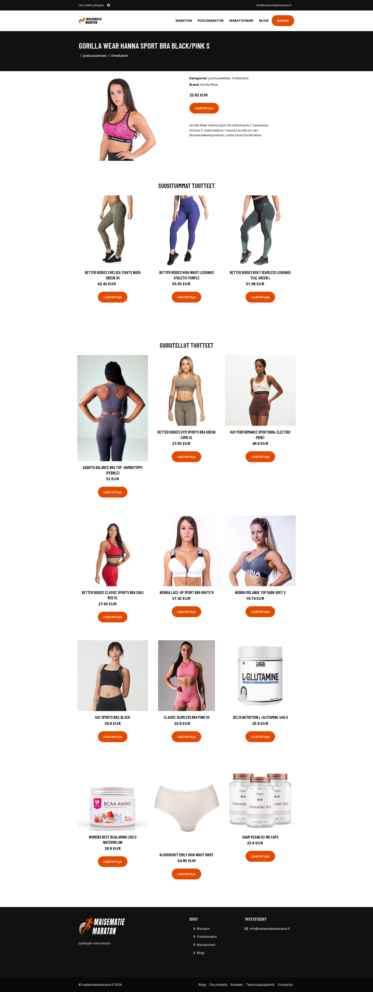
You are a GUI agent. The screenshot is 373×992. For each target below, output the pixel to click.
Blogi (264, 20)
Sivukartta (285, 984)
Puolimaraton (211, 20)
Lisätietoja (204, 108)
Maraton (184, 20)
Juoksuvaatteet (95, 55)
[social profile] (109, 5)
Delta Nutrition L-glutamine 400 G (260, 717)
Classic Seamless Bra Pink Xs (186, 717)
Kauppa (283, 21)
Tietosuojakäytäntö (260, 984)
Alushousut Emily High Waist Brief (186, 854)
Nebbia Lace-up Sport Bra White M (187, 592)
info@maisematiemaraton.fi (273, 5)
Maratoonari (241, 20)
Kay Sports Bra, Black (112, 717)
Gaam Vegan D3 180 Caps (260, 837)
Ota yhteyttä (218, 984)
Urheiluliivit (119, 55)
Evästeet (236, 984)
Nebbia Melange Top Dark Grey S (260, 592)
